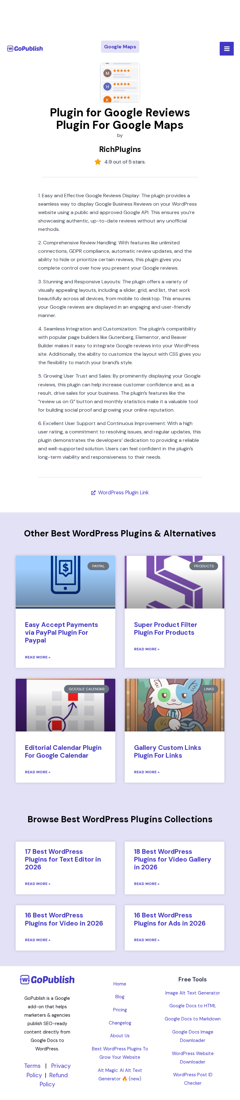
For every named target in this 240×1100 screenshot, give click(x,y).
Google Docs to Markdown (193, 1019)
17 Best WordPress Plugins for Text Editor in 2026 (63, 859)
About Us (120, 1036)
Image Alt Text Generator (192, 993)
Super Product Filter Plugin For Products (165, 628)
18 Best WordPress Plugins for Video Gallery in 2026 (172, 859)
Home (119, 984)
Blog (119, 997)
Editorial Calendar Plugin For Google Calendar (63, 751)
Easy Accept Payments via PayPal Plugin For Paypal (61, 632)
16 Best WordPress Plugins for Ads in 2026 (170, 919)
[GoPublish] (25, 49)
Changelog (120, 1023)
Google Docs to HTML (192, 1006)
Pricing (120, 1010)
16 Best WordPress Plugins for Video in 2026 (64, 919)
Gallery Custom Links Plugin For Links (167, 751)
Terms (32, 1066)
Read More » (37, 657)
